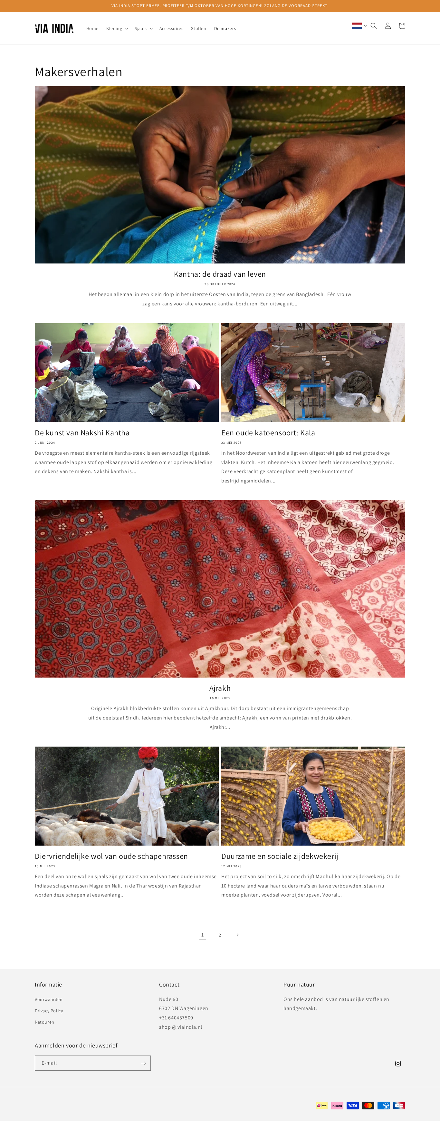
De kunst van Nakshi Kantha (82, 433)
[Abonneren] (143, 1063)
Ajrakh (220, 688)
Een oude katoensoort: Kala (268, 433)
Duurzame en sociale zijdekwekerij (280, 856)
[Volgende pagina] (237, 935)
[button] (116, 28)
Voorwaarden (49, 999)
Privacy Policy (49, 1011)
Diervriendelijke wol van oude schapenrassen (111, 856)
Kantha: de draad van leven (220, 274)
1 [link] (202, 934)
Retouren (44, 1022)
